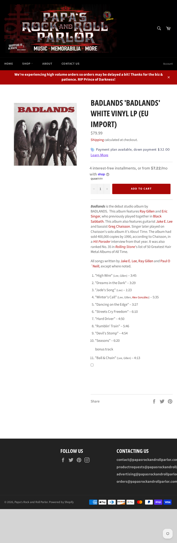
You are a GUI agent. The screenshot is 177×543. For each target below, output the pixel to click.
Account (168, 64)
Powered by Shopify (61, 502)
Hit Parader (102, 241)
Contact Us (70, 64)
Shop (26, 64)
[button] (92, 365)
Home (8, 64)
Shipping (97, 139)
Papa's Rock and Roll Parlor (31, 502)
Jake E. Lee (164, 221)
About (47, 64)
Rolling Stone (125, 246)
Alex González (140, 297)
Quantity (97, 179)
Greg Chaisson (119, 226)
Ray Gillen (147, 211)
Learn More (99, 155)
